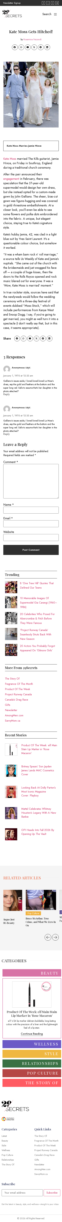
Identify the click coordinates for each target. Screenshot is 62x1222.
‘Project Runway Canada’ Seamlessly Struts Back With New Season (35, 634)
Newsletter (11, 710)
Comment (10, 462)
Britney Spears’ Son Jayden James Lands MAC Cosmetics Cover (37, 770)
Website (8, 531)
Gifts (7, 705)
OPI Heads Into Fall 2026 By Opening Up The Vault (37, 832)
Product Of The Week (17, 689)
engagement (11, 179)
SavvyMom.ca (12, 721)
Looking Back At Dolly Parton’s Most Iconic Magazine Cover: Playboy (38, 791)
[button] (15, 47)
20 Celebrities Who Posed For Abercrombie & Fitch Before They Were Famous (37, 618)
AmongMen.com (14, 715)
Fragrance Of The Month (19, 684)
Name (8, 504)
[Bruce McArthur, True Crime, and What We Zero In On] (41, 900)
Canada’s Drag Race (16, 700)
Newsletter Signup (12, 3)
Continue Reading (32, 1034)
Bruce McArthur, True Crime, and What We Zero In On (41, 922)
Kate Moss (9, 159)
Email (8, 518)
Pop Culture (33, 913)
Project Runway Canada (18, 694)
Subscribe (52, 1193)
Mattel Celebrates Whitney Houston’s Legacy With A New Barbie (38, 813)
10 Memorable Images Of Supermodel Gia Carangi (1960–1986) (38, 602)
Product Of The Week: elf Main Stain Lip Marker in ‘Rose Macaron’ (39, 749)
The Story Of (12, 679)
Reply (6, 394)
